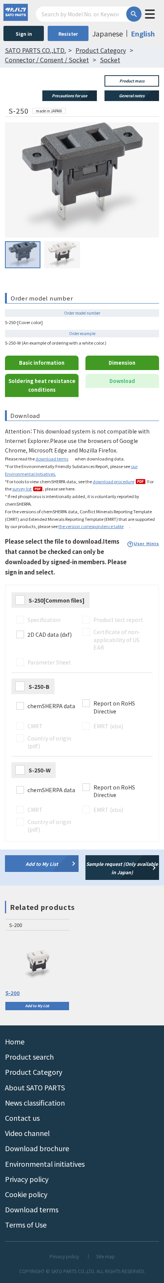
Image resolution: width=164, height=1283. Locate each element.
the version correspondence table (91, 526)
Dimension (122, 362)
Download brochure (37, 1148)
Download (122, 380)
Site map (105, 1256)
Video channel (27, 1133)
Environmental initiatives (45, 1164)
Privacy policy (26, 1179)
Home (14, 1041)
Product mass (132, 81)
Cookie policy (26, 1194)
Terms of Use (26, 1224)
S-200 (12, 993)
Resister (68, 33)
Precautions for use (69, 95)
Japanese (107, 33)
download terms (51, 459)
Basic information (41, 362)
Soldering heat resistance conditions (42, 385)
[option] (37, 964)
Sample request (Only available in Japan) (122, 868)
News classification (35, 1102)
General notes (132, 95)
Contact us (22, 1118)
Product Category (33, 1072)
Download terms (31, 1209)
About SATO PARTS (35, 1087)
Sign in (24, 33)
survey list (22, 489)
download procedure (113, 481)
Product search (29, 1057)
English (143, 33)
